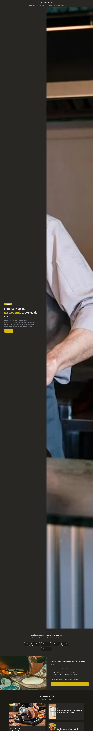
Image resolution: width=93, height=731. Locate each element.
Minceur (50, 5)
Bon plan (39, 5)
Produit (55, 5)
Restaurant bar (61, 5)
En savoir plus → (56, 684)
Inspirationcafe (47, 2)
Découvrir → (9, 330)
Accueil (30, 5)
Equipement (44, 5)
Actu (34, 5)
